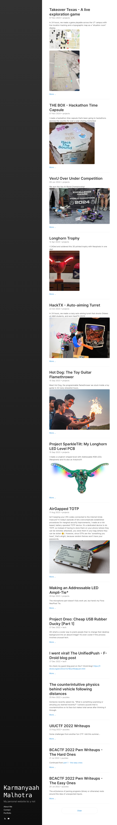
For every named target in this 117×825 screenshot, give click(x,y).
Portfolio (7, 813)
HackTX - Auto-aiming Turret (74, 305)
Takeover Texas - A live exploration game (69, 11)
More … (52, 94)
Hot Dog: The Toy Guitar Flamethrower (70, 374)
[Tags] (8, 819)
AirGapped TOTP (64, 508)
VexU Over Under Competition (75, 178)
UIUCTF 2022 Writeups (69, 726)
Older (79, 811)
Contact (7, 810)
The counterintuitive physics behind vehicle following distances (74, 689)
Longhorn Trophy (64, 238)
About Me (8, 807)
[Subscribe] (5, 819)
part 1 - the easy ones (72, 763)
